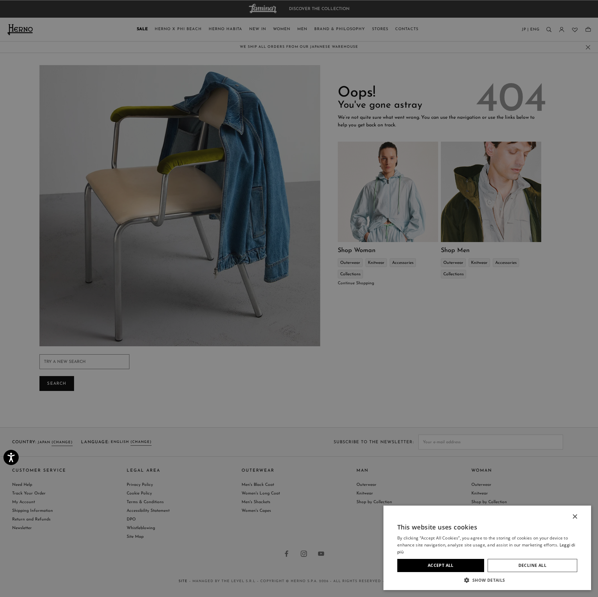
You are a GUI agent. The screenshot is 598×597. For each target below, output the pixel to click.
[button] (487, 580)
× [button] (574, 516)
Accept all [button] (441, 565)
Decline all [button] (532, 565)
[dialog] (299, 298)
